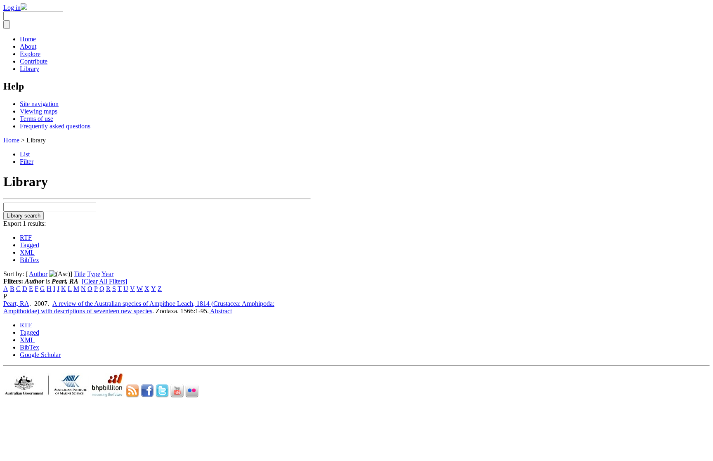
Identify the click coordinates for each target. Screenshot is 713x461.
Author (38, 273)
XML (27, 252)
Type (93, 273)
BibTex (29, 259)
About (28, 46)
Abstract (220, 310)
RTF (26, 237)
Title (79, 273)
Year (107, 273)
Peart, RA (16, 303)
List (25, 154)
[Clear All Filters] (104, 281)
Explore (30, 53)
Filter (26, 161)
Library (29, 68)
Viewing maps (38, 111)
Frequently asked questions (55, 126)
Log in (12, 7)
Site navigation (39, 103)
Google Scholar (40, 354)
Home (28, 39)
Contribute (33, 61)
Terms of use (36, 118)
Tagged (29, 244)
